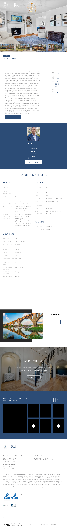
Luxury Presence (16, 525)
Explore (54, 322)
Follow (47, 399)
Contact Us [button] (33, 377)
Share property (13, 117)
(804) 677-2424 (33, 153)
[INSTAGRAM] (4, 518)
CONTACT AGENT (33, 162)
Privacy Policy (55, 524)
